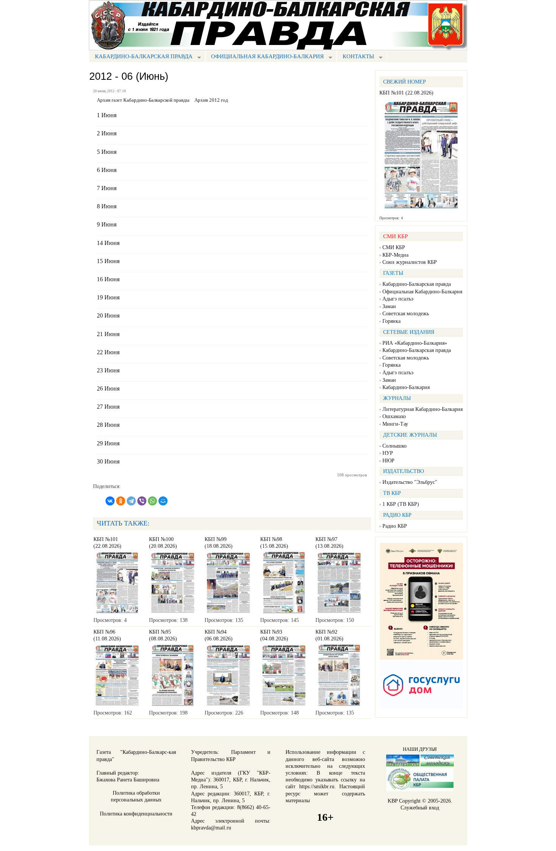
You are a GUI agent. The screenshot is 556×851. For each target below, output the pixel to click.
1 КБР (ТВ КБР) (400, 504)
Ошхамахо (394, 416)
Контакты (355, 57)
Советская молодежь (405, 313)
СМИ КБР (393, 247)
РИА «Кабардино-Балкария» (414, 343)
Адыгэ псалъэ (397, 299)
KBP (393, 801)
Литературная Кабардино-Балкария (422, 409)
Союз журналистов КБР (409, 262)
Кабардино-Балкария (406, 387)
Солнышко (394, 446)
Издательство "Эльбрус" (409, 482)
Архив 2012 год (211, 100)
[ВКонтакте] (110, 500)
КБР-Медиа (395, 255)
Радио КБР (394, 526)
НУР (387, 453)
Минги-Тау (395, 424)
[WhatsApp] (152, 500)
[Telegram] (131, 500)
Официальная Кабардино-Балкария (264, 57)
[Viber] (141, 500)
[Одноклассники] (120, 500)
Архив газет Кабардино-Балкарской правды (143, 100)
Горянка (391, 321)
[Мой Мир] (163, 500)
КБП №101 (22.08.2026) (406, 93)
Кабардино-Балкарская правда (141, 57)
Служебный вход (420, 808)
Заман (389, 306)
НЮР (388, 460)
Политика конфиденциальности (136, 814)
